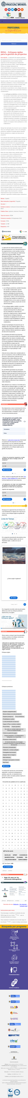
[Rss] (22, 9)
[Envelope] (6, 9)
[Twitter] (12, 9)
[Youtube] (18, 9)
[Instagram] (15, 9)
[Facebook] (9, 9)
